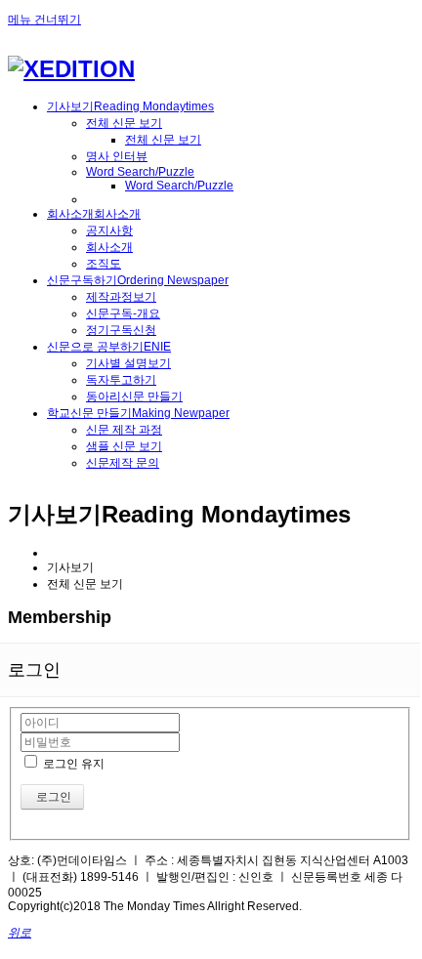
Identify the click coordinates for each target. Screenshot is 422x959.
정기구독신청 (121, 330)
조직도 (103, 264)
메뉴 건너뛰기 (44, 19)
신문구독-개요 (123, 313)
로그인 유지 (72, 764)
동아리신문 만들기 (134, 396)
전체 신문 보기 (124, 123)
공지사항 (109, 230)
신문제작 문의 (122, 463)
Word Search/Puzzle (140, 172)
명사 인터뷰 (117, 156)
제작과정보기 (121, 297)
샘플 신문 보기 (124, 446)
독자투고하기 (121, 380)
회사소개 (109, 247)
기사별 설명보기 (128, 363)
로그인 (52, 797)
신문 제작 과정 (124, 430)
